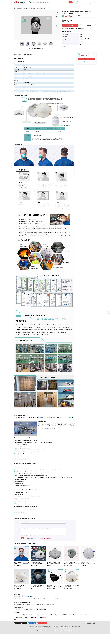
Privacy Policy (72, 630)
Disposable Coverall (34, 466)
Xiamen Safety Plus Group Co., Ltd (71, 15)
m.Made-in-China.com (57, 627)
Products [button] (32, 2)
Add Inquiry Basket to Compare (37, 48)
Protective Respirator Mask (56, 614)
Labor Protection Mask (41, 8)
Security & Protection (21, 8)
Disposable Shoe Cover (43, 466)
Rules (95, 5)
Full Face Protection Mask (29, 609)
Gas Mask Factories (34, 614)
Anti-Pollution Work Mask (41, 609)
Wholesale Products (55, 626)
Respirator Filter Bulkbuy (42, 617)
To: (19, 525)
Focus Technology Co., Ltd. (47, 630)
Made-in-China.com (50, 627)
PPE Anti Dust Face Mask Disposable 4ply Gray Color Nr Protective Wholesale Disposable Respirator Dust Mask (54, 563)
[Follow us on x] (89, 623)
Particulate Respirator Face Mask (85, 614)
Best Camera (17, 614)
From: (19, 522)
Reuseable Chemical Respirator (39, 598)
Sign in (95, 3)
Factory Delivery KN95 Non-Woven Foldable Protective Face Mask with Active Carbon (71, 563)
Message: (18, 528)
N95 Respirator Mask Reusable (30, 617)
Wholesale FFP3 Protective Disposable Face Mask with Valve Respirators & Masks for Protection (37, 563)
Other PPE (57, 598)
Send (22, 538)
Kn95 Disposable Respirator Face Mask (70, 614)
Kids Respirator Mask (18, 617)
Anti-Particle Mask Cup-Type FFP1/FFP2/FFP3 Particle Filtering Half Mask (88, 563)
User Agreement (61, 630)
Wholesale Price (61, 626)
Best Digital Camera (25, 614)
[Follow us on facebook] (87, 623)
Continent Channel (68, 626)
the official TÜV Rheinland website (47, 417)
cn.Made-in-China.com (65, 627)
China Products (37, 626)
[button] (67, 2)
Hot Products (32, 626)
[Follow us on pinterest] (94, 623)
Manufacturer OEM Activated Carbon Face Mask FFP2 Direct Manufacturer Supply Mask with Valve (21, 563)
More (15, 619)
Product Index (74, 626)
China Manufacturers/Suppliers (46, 626)
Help (76, 5)
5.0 (82, 55)
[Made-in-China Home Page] (20, 2)
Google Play (23, 623)
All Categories (17, 5)
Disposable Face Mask (25, 466)
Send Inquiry (70, 25)
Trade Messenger (32, 623)
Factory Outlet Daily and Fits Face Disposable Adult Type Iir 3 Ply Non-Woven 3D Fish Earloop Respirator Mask (54, 586)
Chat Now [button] (89, 25)
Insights (79, 626)
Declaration (67, 630)
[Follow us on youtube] (92, 623)
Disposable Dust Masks (19, 609)
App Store (16, 623)
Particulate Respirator (18, 598)
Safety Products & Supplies (30, 8)
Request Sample (81, 28)
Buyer (70, 5)
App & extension (82, 5)
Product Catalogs (30, 596)
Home (15, 8)
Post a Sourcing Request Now (46, 538)
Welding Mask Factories (45, 614)
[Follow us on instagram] (90, 623)
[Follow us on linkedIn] (95, 623)
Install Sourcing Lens (42, 623)
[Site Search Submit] (71, 2)
